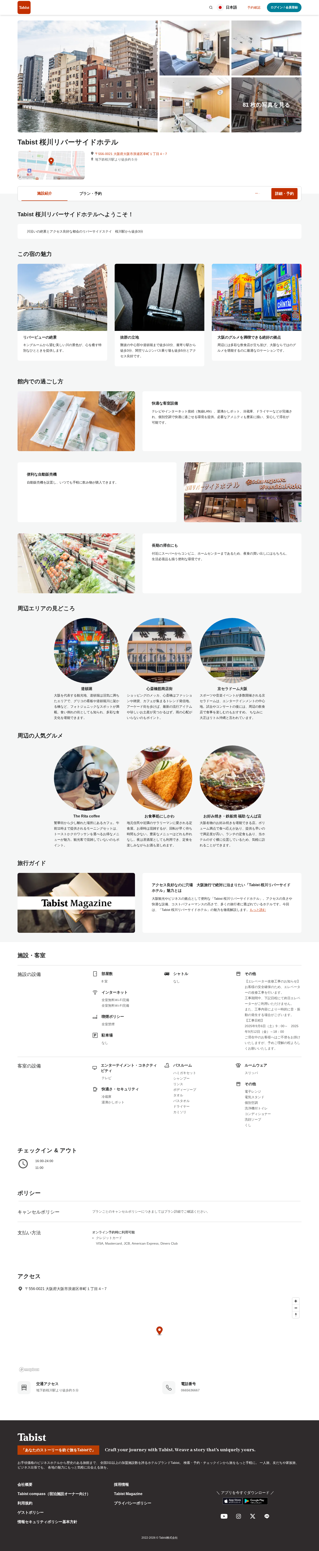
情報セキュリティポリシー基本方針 (47, 1522)
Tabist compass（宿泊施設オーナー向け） (54, 1494)
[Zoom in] (295, 1301)
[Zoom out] (295, 1307)
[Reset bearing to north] (295, 1314)
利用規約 (25, 1503)
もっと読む (258, 910)
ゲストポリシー (31, 1512)
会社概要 (25, 1484)
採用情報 (121, 1484)
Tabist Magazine (128, 1494)
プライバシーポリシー (132, 1503)
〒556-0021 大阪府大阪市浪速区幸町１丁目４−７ (131, 154)
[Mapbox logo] (29, 1369)
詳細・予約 (284, 194)
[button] (211, 7)
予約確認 (253, 7)
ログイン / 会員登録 (284, 7)
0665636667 (190, 1390)
